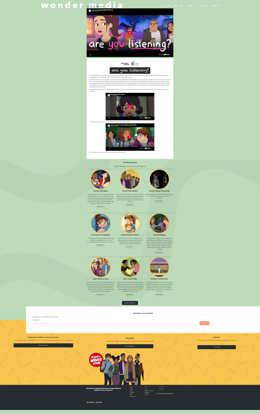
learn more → (101, 206)
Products (132, 392)
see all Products (130, 303)
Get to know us (130, 346)
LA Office (161, 389)
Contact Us (215, 5)
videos (175, 5)
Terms (146, 394)
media (169, 5)
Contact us (132, 396)
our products (43, 345)
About (131, 390)
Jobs (146, 389)
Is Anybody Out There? (148, 89)
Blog (131, 394)
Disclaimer (147, 392)
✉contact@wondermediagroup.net (165, 393)
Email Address (36, 320)
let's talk (217, 347)
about (162, 5)
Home (131, 389)
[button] (191, 6)
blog (181, 5)
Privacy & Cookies (149, 390)
